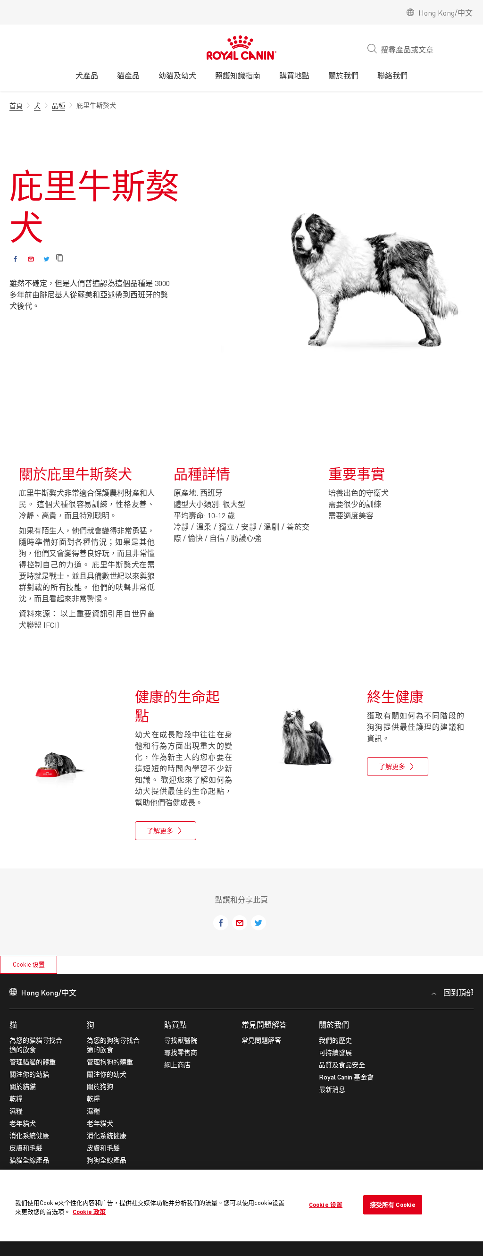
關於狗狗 (100, 1086)
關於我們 (334, 1024)
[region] (241, 1206)
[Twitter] (46, 259)
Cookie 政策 (89, 1211)
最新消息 (332, 1089)
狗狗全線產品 (106, 1160)
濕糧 (16, 1111)
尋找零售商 (180, 1052)
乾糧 (16, 1099)
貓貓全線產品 (29, 1160)
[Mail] (31, 259)
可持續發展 (335, 1052)
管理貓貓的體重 (32, 1062)
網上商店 (177, 1065)
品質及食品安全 (342, 1065)
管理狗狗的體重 (110, 1062)
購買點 (175, 1024)
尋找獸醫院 (180, 1040)
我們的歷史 (335, 1040)
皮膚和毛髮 (25, 1148)
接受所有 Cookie (393, 1204)
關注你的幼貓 (29, 1074)
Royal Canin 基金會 (346, 1077)
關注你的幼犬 (106, 1074)
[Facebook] (15, 259)
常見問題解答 (264, 1024)
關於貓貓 (22, 1086)
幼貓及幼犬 (177, 75)
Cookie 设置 (29, 964)
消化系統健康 (29, 1135)
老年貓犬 (22, 1123)
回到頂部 (458, 992)
